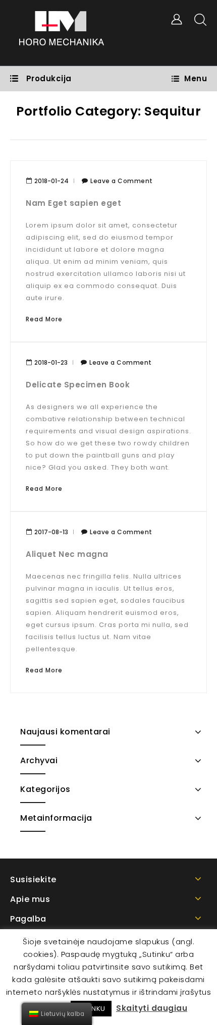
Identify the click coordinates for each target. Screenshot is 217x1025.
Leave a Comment (121, 181)
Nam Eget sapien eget (73, 203)
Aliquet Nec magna (67, 554)
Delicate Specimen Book (78, 384)
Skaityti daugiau (151, 1008)
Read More (44, 319)
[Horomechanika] (61, 32)
